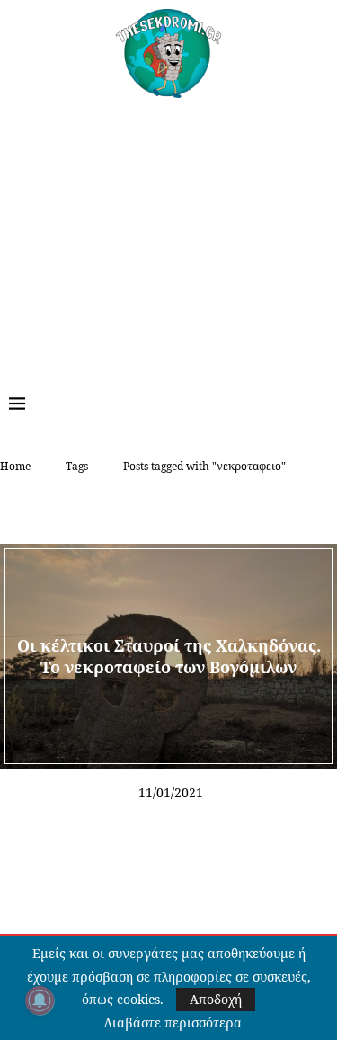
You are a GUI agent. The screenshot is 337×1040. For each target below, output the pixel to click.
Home (15, 466)
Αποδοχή (216, 999)
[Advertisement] (168, 233)
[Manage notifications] (39, 1000)
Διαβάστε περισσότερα (173, 1023)
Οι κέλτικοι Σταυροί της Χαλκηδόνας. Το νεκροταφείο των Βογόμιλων (169, 655)
